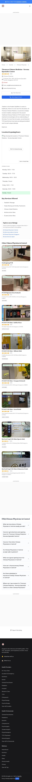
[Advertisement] (16, 29)
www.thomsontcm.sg (10, 88)
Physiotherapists (6, 732)
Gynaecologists (6, 729)
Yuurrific (19, 776)
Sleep (3, 758)
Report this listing (17, 630)
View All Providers (6, 706)
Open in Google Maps (24, 161)
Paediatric (4, 685)
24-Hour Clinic (6, 670)
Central (11, 65)
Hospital (4, 688)
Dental (3, 679)
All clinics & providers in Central (10, 232)
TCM (3, 694)
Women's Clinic (6, 691)
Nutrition (4, 752)
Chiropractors (5, 723)
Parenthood (5, 749)
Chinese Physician (21, 65)
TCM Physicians (6, 735)
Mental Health (5, 761)
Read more (4, 127)
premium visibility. (22, 1)
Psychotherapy (6, 703)
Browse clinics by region (9, 236)
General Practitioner (7, 682)
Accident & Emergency (8, 673)
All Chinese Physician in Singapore (11, 234)
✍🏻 (6, 660)
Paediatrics (5, 717)
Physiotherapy (5, 700)
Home (3, 65)
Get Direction (17, 92)
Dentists (4, 720)
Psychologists (5, 726)
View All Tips (5, 767)
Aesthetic (4, 676)
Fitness (4, 764)
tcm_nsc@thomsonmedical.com (12, 85)
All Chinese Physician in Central (10, 230)
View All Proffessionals (8, 741)
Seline (17, 778)
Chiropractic (5, 697)
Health (3, 755)
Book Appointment (17, 97)
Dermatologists (6, 738)
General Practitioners (7, 714)
